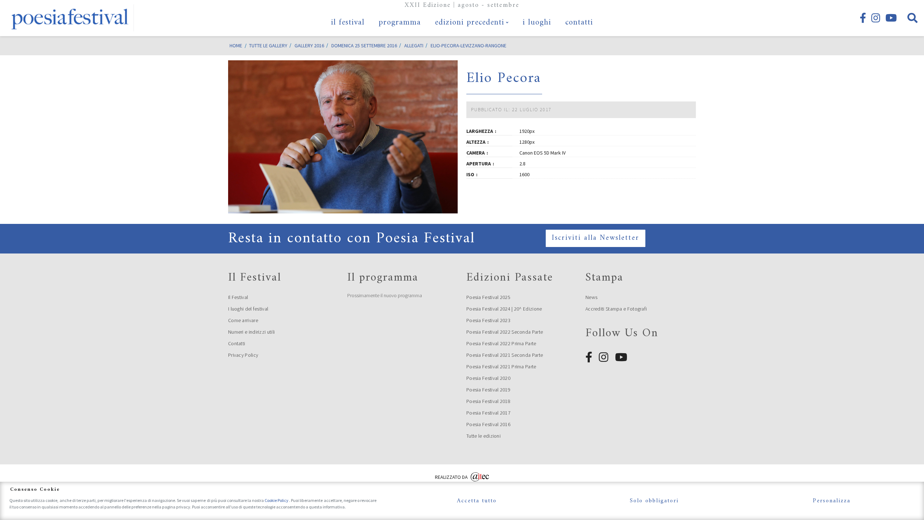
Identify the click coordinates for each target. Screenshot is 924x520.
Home (236, 45)
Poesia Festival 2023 (488, 320)
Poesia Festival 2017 (488, 413)
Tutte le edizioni (483, 436)
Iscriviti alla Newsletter (595, 238)
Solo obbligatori (654, 501)
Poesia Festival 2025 (488, 297)
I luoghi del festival (248, 309)
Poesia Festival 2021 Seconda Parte (504, 355)
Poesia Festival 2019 (488, 389)
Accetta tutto (477, 501)
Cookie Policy (277, 500)
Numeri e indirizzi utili (251, 332)
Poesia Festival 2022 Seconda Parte (504, 332)
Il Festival (238, 297)
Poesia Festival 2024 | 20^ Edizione (504, 309)
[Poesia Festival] (70, 18)
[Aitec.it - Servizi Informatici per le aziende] (480, 476)
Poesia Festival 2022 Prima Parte (501, 343)
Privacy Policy (243, 355)
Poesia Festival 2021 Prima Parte (501, 366)
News (591, 297)
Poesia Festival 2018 (488, 401)
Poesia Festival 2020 (488, 378)
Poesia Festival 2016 (488, 424)
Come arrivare (243, 320)
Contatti (236, 343)
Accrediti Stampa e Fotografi (616, 309)
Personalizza (831, 501)
